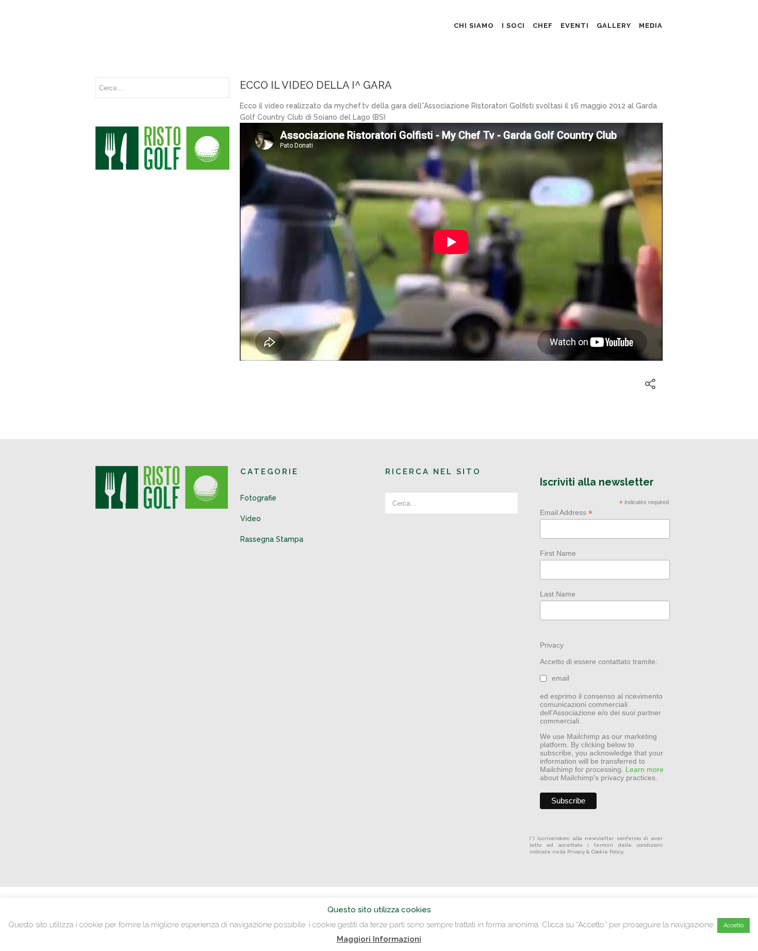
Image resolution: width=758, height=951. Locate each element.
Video (250, 518)
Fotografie (258, 498)
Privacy (552, 645)
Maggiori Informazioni (379, 939)
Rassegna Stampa (271, 539)
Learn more (644, 769)
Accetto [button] (733, 925)
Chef (543, 25)
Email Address (566, 513)
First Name (558, 553)
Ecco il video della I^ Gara (316, 85)
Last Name (557, 594)
